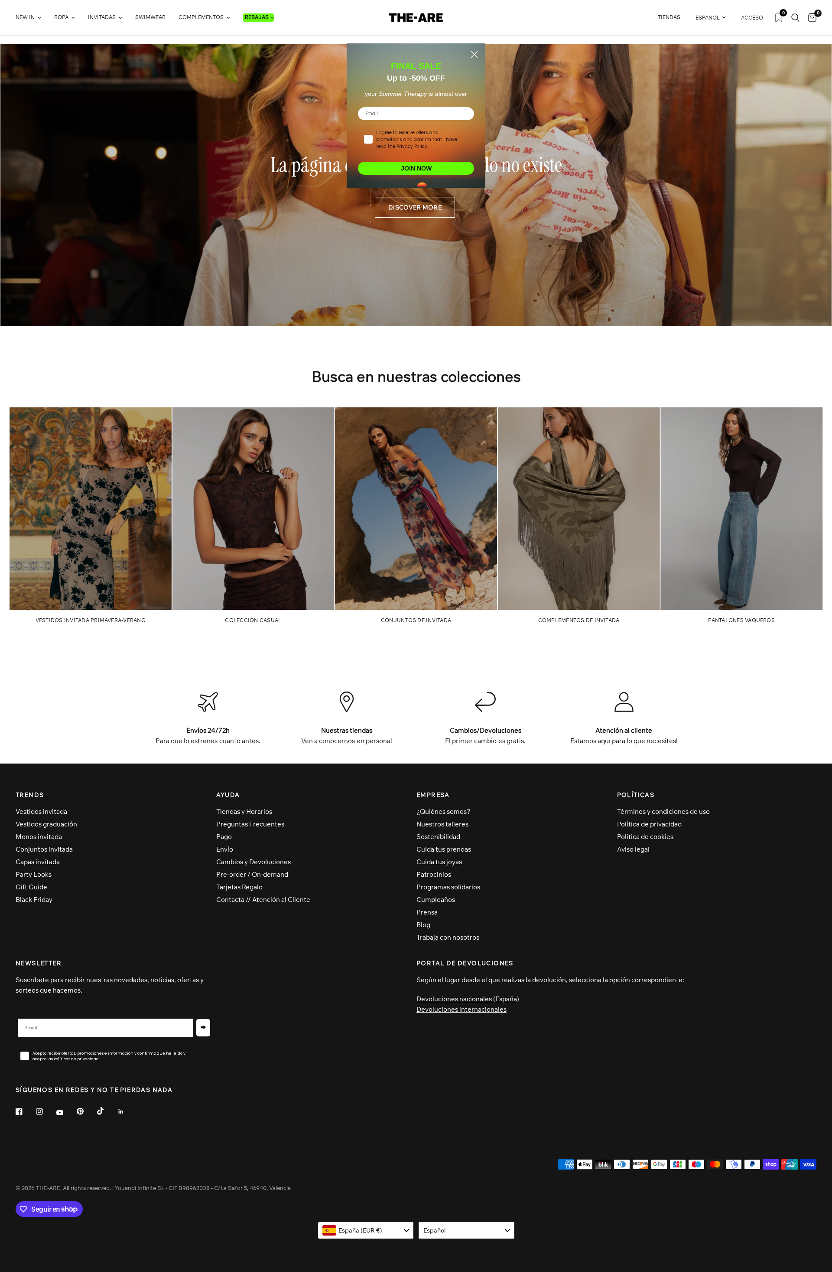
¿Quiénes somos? (443, 811)
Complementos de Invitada (579, 620)
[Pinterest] (86, 1111)
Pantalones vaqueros (741, 620)
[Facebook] (25, 1111)
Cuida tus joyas (439, 862)
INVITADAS (102, 17)
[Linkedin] (126, 1111)
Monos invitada (39, 837)
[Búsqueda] (795, 17)
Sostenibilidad (438, 837)
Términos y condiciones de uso (663, 811)
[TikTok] (106, 1111)
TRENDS (30, 795)
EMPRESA (433, 795)
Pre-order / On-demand (252, 874)
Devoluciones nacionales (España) (467, 999)
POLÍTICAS (636, 795)
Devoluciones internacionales (461, 1009)
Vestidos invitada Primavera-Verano (91, 620)
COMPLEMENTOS (201, 17)
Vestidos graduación (46, 824)
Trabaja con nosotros (447, 937)
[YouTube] (65, 1112)
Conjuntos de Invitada (416, 620)
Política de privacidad (649, 824)
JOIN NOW (416, 168)
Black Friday (34, 899)
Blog (423, 925)
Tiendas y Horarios (244, 811)
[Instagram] (45, 1111)
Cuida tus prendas (443, 849)
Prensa (427, 912)
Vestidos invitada (41, 811)
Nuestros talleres (442, 824)
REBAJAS (257, 17)
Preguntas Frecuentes (250, 824)
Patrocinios (433, 874)
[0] (810, 17)
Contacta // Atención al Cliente (263, 899)
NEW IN (25, 17)
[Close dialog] (474, 54)
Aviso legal (633, 849)
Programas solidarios (448, 887)
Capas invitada (38, 862)
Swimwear (150, 17)
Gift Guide (31, 887)
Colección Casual (253, 620)
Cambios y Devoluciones (253, 862)
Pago (224, 837)
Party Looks (34, 874)
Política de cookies (645, 837)
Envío (224, 849)
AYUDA (228, 795)
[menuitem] (32, 17)
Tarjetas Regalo (239, 887)
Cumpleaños (435, 899)
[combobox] (366, 1230)
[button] (415, 207)
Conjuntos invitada (44, 849)
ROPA (61, 17)
